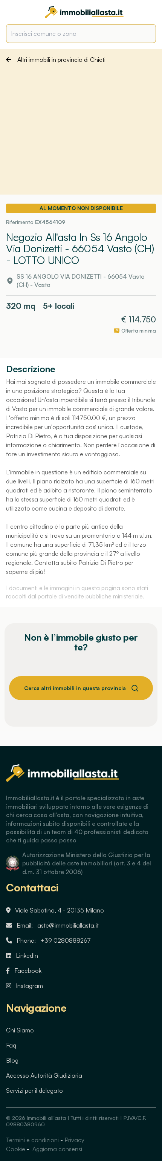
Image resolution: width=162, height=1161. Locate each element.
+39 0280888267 (65, 940)
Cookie (15, 1149)
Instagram (29, 985)
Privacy (74, 1140)
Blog (12, 1060)
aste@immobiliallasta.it (68, 925)
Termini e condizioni (32, 1140)
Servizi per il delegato (34, 1090)
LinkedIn (27, 955)
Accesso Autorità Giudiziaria (44, 1075)
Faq (11, 1045)
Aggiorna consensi (56, 1149)
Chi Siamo (20, 1030)
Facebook (27, 970)
